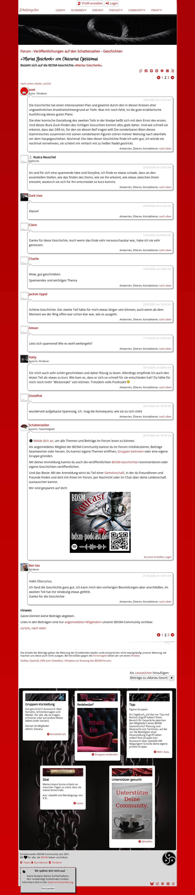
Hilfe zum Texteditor (51, 660)
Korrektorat (41, 862)
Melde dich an (43, 441)
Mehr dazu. (163, 752)
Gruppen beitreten (131, 451)
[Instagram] (157, 884)
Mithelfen (147, 841)
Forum (25, 51)
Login (113, 3)
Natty (32, 357)
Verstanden (48, 888)
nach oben (165, 148)
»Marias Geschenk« (88, 65)
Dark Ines (35, 195)
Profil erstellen (92, 3)
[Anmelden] (100, 552)
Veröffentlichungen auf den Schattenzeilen (67, 51)
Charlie (34, 259)
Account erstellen (154, 557)
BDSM (44, 857)
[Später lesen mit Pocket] (161, 71)
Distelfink (35, 396)
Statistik (34, 660)
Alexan (33, 328)
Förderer (56, 862)
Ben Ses (34, 565)
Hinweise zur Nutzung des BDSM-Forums (87, 660)
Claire (33, 225)
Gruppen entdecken (106, 754)
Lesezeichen (143, 673)
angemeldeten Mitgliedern (83, 622)
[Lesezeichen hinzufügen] (171, 678)
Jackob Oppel (38, 294)
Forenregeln (100, 655)
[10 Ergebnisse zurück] (158, 77)
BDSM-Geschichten (125, 462)
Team (26, 862)
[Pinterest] (167, 884)
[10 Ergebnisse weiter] (172, 77)
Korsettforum (58, 734)
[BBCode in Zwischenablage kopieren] (172, 71)
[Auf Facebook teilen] (145, 71)
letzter (38, 83)
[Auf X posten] (151, 71)
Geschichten (112, 51)
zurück (47, 83)
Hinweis (135, 655)
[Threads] (173, 884)
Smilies (24, 660)
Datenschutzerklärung (60, 882)
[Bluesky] (151, 884)
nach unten (27, 83)
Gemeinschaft (114, 473)
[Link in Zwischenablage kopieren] (140, 71)
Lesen (79, 803)
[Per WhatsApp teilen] (167, 71)
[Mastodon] (162, 884)
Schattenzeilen (29, 10)
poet (32, 90)
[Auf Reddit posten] (156, 71)
